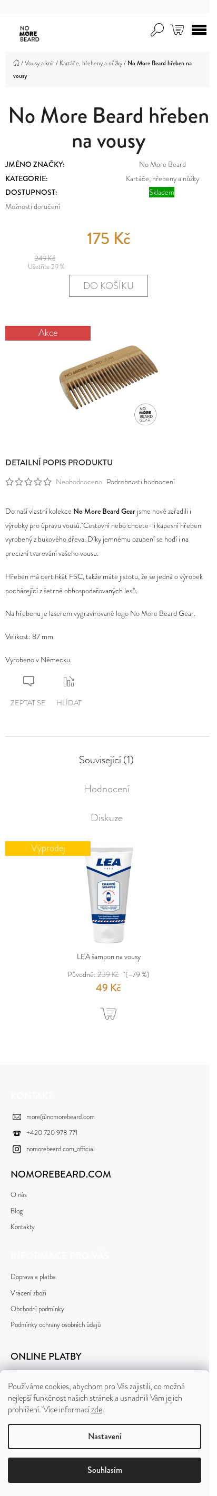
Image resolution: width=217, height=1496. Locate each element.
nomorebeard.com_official (60, 1149)
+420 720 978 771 (51, 1133)
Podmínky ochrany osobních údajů (56, 1325)
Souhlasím (104, 1470)
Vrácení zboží (28, 1293)
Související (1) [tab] (106, 760)
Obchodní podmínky (37, 1309)
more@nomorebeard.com (60, 1117)
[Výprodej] (108, 894)
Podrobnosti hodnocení (140, 481)
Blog (17, 1211)
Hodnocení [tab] (107, 789)
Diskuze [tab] (107, 818)
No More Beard (162, 164)
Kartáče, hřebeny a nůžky (162, 178)
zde (96, 1409)
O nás (19, 1195)
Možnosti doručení (32, 206)
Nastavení (105, 1436)
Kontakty (23, 1227)
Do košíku (108, 286)
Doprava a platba (33, 1277)
